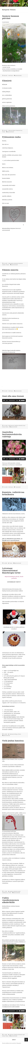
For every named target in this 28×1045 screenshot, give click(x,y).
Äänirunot (12, 425)
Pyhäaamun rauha (11, 137)
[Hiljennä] (19, 400)
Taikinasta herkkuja (13, 734)
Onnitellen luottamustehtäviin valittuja (12, 434)
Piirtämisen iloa (19, 130)
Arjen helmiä (12, 130)
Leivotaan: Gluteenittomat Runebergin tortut (11, 570)
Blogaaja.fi (19, 1043)
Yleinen (11, 75)
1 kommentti (17, 487)
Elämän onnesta (10, 270)
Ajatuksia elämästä (14, 263)
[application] (14, 400)
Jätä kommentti (18, 75)
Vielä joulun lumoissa (13, 740)
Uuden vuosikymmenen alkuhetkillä (10, 900)
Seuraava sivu (26, 1039)
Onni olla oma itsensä (13, 396)
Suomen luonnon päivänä (10, 17)
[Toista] (4, 400)
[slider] (23, 400)
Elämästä (6, 80)
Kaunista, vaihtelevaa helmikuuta (13, 493)
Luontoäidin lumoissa (11, 3)
